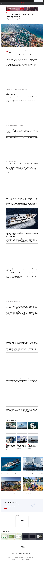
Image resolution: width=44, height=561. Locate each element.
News (2, 3)
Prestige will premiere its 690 (28, 272)
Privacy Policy (34, 557)
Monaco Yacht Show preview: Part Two (8, 493)
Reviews (20, 553)
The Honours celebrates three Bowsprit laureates (32, 493)
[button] (4, 536)
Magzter (25, 557)
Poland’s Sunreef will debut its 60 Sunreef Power (21, 341)
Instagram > (41, 531)
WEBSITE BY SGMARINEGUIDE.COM (27, 559)
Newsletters (29, 557)
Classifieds (21, 557)
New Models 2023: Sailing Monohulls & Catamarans (33, 473)
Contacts (12, 557)
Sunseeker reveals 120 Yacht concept (8, 473)
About (9, 557)
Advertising (16, 557)
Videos (16, 553)
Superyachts (25, 553)
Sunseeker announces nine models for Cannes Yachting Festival (10, 446)
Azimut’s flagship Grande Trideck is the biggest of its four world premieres (24, 59)
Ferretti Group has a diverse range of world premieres (15, 96)
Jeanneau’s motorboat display (11, 303)
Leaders (30, 553)
